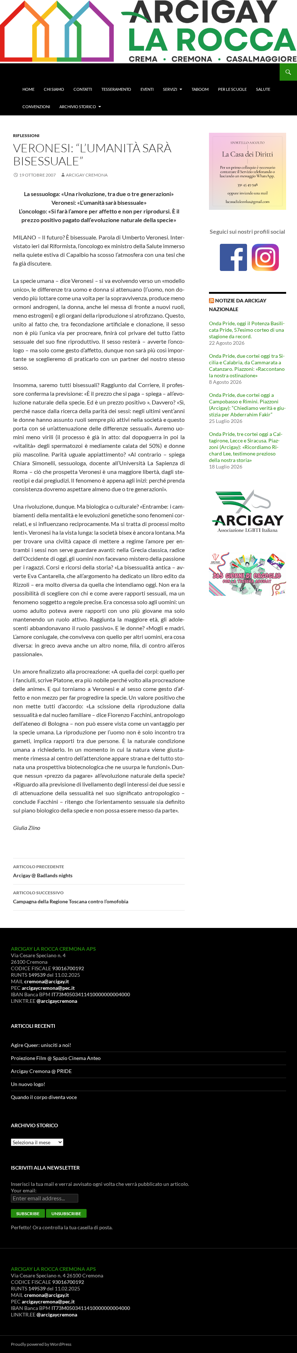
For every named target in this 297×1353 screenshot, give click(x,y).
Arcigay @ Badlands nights (42, 871)
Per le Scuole (232, 89)
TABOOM (200, 89)
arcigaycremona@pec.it (48, 988)
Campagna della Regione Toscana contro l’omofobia (70, 897)
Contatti (83, 89)
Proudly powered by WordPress (41, 1344)
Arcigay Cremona (87, 175)
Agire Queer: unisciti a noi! (41, 1045)
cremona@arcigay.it (46, 981)
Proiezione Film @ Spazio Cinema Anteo (56, 1058)
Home (28, 89)
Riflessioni (26, 135)
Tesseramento (116, 89)
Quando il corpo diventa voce (44, 1097)
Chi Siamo (54, 89)
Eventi (147, 89)
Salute (263, 89)
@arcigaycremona (57, 1001)
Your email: (24, 1190)
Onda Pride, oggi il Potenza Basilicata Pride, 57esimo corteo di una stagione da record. (247, 329)
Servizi (170, 89)
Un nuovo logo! (28, 1084)
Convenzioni (36, 106)
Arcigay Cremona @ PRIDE (41, 1071)
